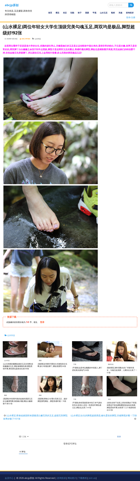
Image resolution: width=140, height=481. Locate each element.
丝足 (65, 12)
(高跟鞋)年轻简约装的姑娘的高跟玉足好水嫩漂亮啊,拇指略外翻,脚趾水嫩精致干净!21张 (18, 401)
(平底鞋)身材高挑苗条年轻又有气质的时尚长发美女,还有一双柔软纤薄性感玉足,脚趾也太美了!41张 (87, 405)
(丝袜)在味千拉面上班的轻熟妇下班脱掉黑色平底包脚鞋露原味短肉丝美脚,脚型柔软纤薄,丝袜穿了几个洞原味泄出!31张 (121, 406)
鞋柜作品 (110, 364)
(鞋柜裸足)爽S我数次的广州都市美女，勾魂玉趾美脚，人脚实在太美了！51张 (122, 370)
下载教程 (82, 477)
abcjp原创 (12, 5)
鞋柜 (113, 12)
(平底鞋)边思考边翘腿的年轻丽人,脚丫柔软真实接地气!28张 (87, 368)
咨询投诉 (130, 12)
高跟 (87, 12)
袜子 (80, 12)
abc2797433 (25, 39)
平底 (94, 12)
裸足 (57, 12)
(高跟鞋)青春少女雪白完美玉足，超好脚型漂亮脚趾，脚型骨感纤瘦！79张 (52, 399)
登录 (118, 436)
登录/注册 (130, 17)
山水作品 (38, 39)
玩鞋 (72, 12)
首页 (50, 12)
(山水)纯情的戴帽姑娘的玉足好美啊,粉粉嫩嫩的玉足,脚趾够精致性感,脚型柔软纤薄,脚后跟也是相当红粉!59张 (18, 366)
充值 (120, 12)
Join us (92, 477)
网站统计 (72, 477)
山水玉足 (104, 12)
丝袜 (109, 399)
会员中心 (9, 477)
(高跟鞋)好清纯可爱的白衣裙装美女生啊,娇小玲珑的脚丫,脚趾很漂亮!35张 (52, 365)
